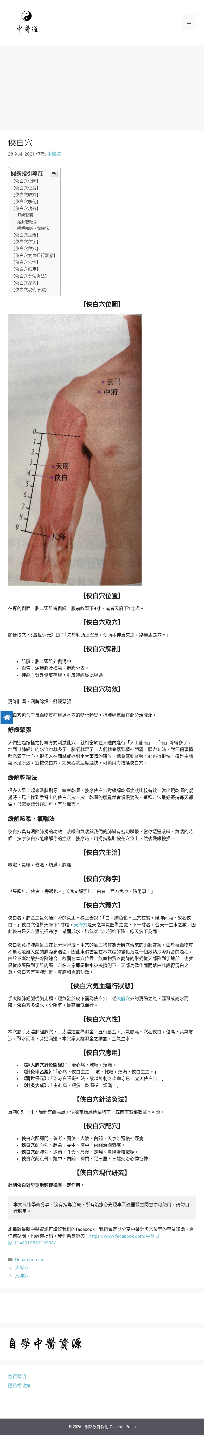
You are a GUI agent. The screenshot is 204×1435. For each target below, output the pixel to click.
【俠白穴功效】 (26, 208)
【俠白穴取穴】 (26, 194)
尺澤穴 (22, 1275)
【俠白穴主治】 (26, 235)
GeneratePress (123, 1426)
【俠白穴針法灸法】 (30, 276)
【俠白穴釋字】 (26, 241)
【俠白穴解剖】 (26, 201)
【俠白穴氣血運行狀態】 (34, 255)
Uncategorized (30, 1259)
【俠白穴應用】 (26, 269)
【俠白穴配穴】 (26, 283)
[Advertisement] (102, 85)
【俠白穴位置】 (26, 188)
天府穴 (22, 1267)
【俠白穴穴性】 (26, 262)
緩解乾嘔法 (27, 222)
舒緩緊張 (25, 215)
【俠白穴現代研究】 (30, 289)
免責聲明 (17, 1376)
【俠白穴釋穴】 (26, 248)
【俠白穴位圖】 (26, 181)
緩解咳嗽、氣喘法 (33, 228)
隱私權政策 (19, 1385)
